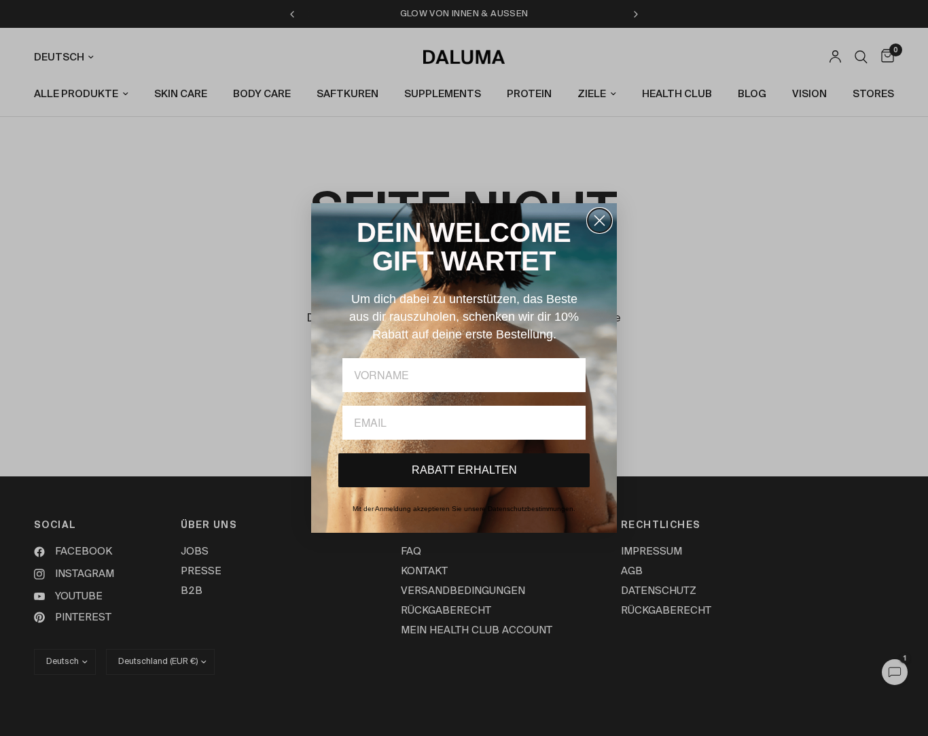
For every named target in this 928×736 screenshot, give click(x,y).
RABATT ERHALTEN (464, 470)
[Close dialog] (599, 220)
